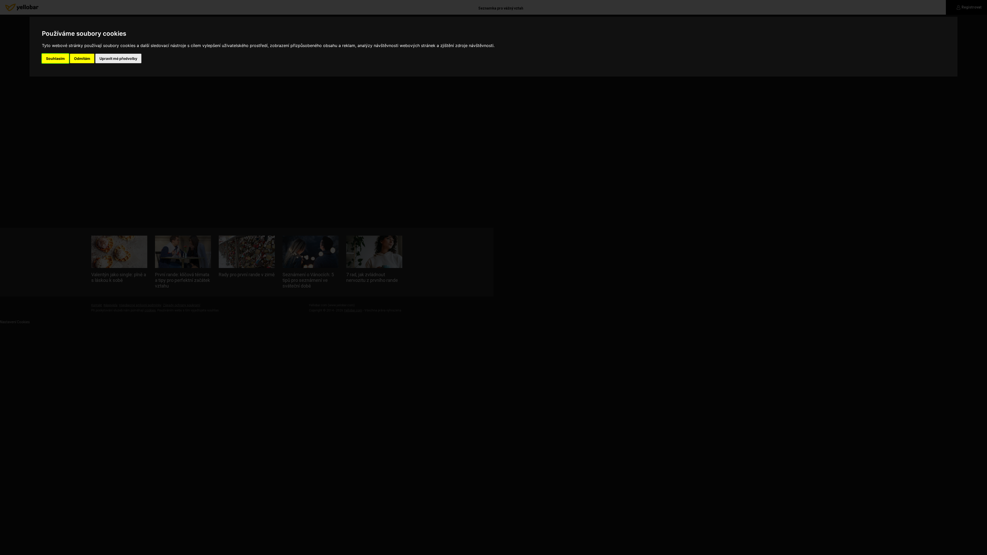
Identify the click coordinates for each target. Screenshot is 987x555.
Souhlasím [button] (55, 58)
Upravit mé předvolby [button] (118, 58)
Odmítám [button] (82, 58)
